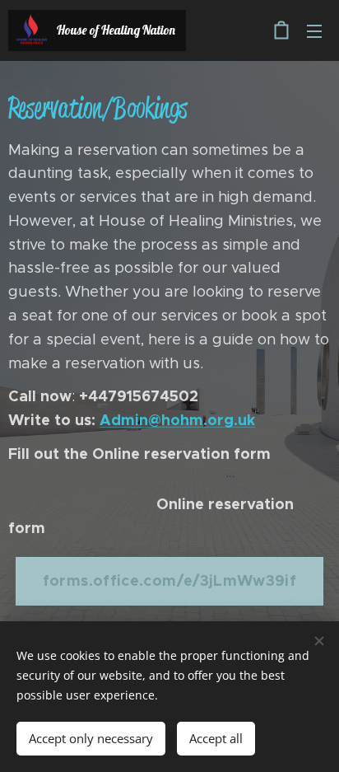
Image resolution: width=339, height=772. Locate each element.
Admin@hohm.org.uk (177, 419)
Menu (314, 30)
